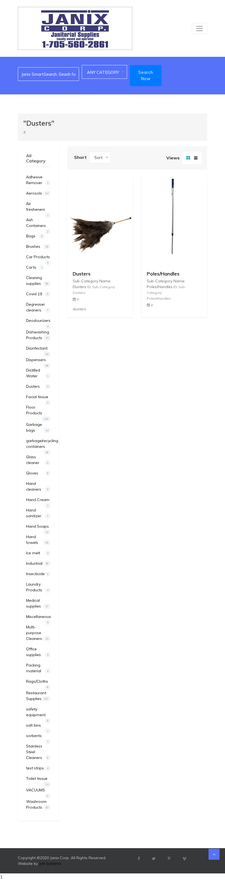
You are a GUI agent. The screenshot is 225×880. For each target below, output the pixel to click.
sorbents (37, 737)
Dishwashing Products (37, 335)
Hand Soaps (37, 528)
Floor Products (37, 411)
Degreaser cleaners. (37, 307)
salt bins (37, 726)
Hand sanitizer (37, 513)
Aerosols (37, 193)
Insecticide (37, 573)
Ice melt (37, 552)
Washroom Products (37, 804)
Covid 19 (37, 293)
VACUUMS (37, 791)
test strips (37, 768)
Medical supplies (37, 603)
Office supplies (37, 651)
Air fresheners (37, 208)
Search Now (145, 75)
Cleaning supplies (37, 280)
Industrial (37, 563)
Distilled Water (37, 373)
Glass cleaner (37, 459)
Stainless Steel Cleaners (37, 752)
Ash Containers (37, 224)
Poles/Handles (163, 274)
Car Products (38, 258)
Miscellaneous (38, 618)
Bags (34, 236)
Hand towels (37, 539)
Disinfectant (37, 349)
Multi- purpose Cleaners (37, 633)
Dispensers (37, 361)
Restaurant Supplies (37, 695)
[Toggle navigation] (199, 28)
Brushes (37, 246)
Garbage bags (37, 427)
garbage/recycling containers (38, 445)
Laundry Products (37, 587)
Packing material (37, 668)
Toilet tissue (37, 780)
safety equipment (37, 713)
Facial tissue (37, 398)
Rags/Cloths (37, 683)
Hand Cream (37, 501)
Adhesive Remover (37, 180)
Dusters (37, 386)
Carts (34, 267)
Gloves (37, 473)
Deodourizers (38, 322)
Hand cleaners (37, 486)
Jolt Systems (50, 863)
